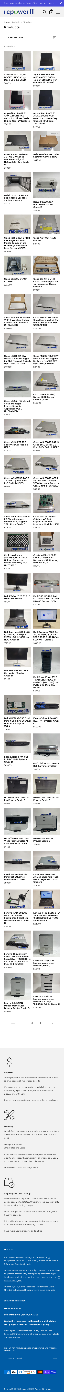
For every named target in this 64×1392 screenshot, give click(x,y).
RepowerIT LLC (27, 1389)
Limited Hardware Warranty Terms (21, 1167)
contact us (38, 1090)
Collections (17, 22)
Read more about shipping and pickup (23, 1231)
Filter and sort (15, 37)
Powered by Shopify (43, 1389)
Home (7, 22)
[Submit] (55, 1358)
